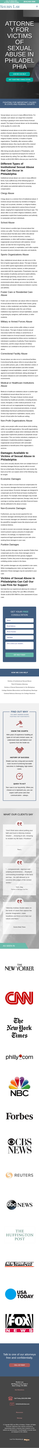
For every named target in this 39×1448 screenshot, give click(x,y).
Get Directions (19, 1390)
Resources (19, 1412)
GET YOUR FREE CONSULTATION (19, 79)
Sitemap (19, 1418)
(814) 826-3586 (29, 2)
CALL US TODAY (19, 1365)
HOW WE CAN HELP (19, 74)
